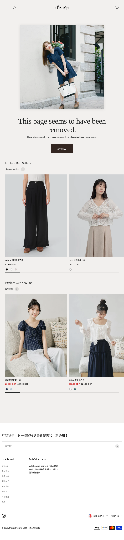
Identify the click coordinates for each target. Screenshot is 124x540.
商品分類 (5, 496)
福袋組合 (5, 481)
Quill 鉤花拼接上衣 (77, 260)
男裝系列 (5, 486)
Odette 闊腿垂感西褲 (14, 260)
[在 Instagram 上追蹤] (4, 516)
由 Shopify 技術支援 (31, 528)
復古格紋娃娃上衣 (13, 380)
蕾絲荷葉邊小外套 (76, 380)
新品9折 (5, 466)
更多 (3, 502)
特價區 (4, 491)
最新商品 (5, 471)
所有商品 (62, 148)
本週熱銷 (5, 476)
